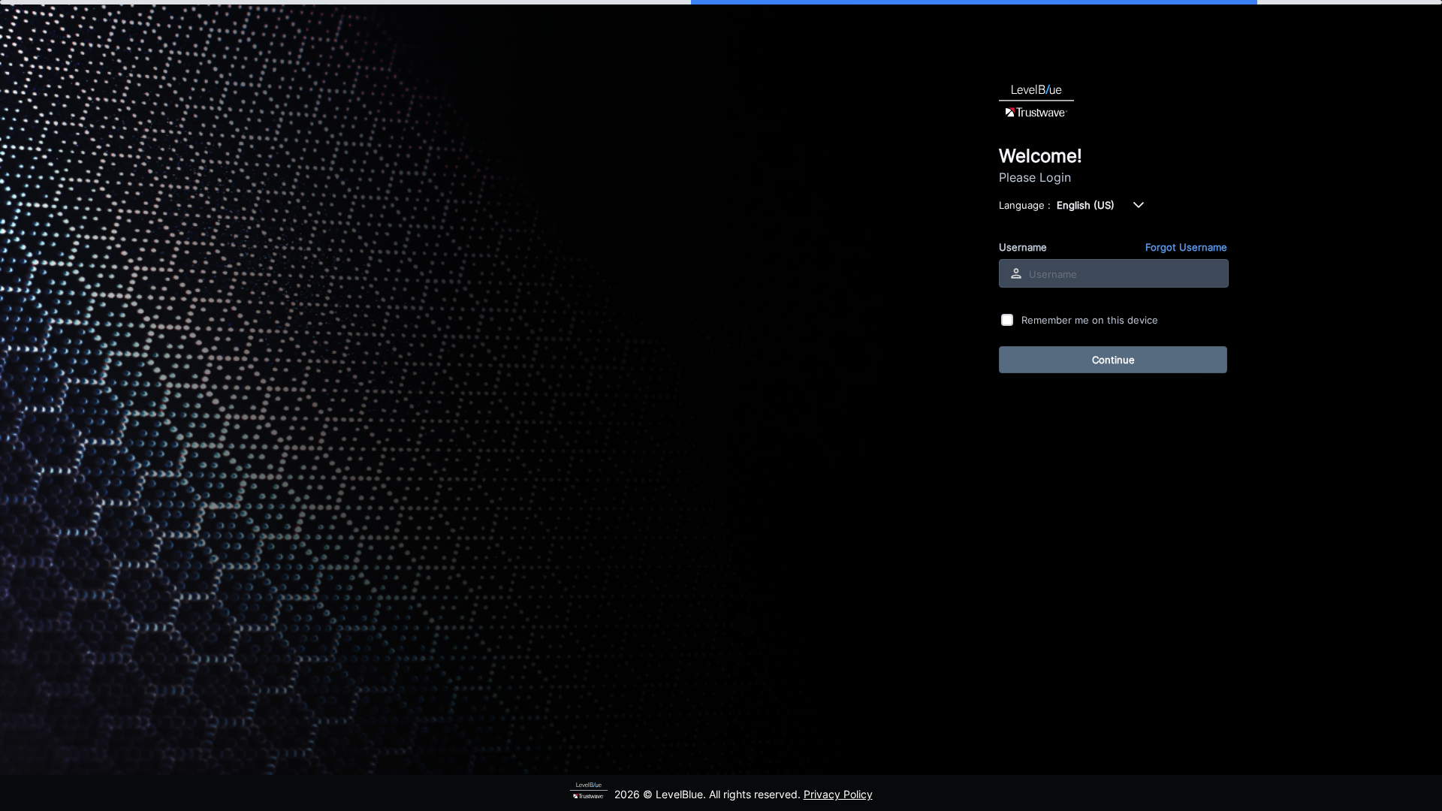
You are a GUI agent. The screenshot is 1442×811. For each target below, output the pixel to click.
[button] (1139, 205)
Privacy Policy (838, 794)
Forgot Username (1186, 247)
